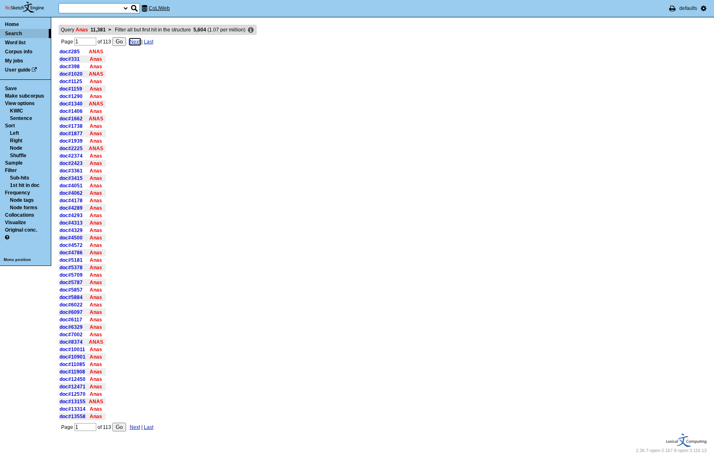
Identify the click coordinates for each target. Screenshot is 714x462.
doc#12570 (73, 394)
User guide (18, 70)
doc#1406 (71, 111)
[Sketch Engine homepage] (31, 7)
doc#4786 (71, 253)
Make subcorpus (24, 96)
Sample (14, 163)
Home (12, 24)
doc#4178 (71, 200)
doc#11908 (72, 372)
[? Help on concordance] (7, 237)
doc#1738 (71, 126)
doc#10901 (73, 357)
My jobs (14, 61)
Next (135, 42)
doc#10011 (72, 349)
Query (83, 30)
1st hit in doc (25, 185)
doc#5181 (71, 260)
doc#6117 (71, 320)
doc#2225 (71, 148)
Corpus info (18, 52)
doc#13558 (73, 416)
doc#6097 (71, 312)
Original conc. (21, 230)
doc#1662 (71, 119)
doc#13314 (73, 409)
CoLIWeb (159, 8)
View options (20, 103)
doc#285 (70, 52)
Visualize (15, 222)
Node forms (24, 208)
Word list (15, 42)
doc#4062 (71, 193)
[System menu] (704, 8)
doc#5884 (71, 297)
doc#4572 (71, 245)
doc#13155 (73, 402)
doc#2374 (71, 156)
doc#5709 (71, 275)
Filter (11, 170)
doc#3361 (71, 171)
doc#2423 (71, 163)
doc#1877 (71, 133)
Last (148, 42)
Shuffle (18, 155)
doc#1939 (71, 141)
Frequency (17, 193)
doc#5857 (71, 290)
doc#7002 (71, 335)
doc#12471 (73, 387)
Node (16, 148)
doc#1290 (71, 96)
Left (14, 133)
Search (13, 33)
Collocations (19, 215)
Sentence (21, 118)
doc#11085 (72, 364)
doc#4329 (71, 230)
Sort (10, 126)
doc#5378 (71, 267)
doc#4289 (71, 208)
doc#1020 (71, 74)
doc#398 (70, 66)
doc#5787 (71, 282)
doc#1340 (71, 104)
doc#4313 (71, 223)
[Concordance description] (251, 30)
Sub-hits (19, 178)
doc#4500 (71, 238)
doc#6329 (71, 327)
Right (16, 141)
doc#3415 (71, 178)
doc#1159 (71, 89)
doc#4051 (71, 186)
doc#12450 (73, 379)
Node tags (22, 200)
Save (11, 88)
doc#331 (70, 59)
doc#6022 (71, 305)
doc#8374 (71, 342)
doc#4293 (71, 215)
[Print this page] (672, 8)
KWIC (16, 111)
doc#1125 (71, 81)
